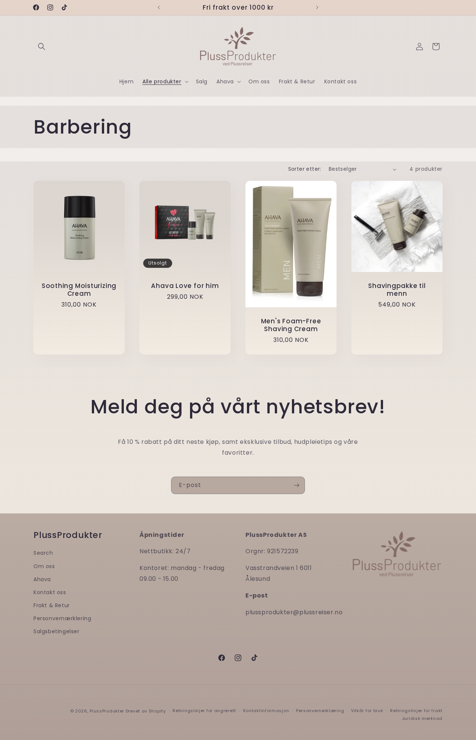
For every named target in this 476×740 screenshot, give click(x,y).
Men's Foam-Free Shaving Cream (291, 325)
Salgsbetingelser (56, 631)
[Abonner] (296, 485)
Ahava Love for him (185, 286)
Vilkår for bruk (367, 711)
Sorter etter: (304, 169)
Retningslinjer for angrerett (204, 711)
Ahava (42, 579)
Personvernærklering (62, 618)
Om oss (44, 566)
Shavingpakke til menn (396, 290)
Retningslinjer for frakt (416, 711)
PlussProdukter (107, 711)
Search (43, 553)
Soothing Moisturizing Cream (79, 290)
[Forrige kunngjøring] (159, 7)
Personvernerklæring (320, 711)
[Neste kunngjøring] (317, 7)
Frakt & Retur (51, 605)
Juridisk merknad (422, 718)
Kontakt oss (49, 592)
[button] (41, 46)
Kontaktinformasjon (266, 711)
